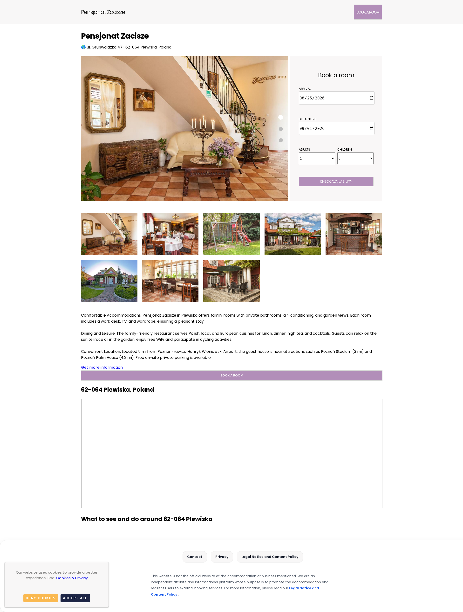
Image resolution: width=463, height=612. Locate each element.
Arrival (305, 88)
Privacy (221, 556)
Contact (194, 556)
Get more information (102, 367)
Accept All (75, 598)
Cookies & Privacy (72, 577)
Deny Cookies (41, 598)
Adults (304, 149)
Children (344, 149)
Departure (307, 119)
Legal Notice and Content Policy (269, 556)
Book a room (367, 12)
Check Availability (336, 181)
